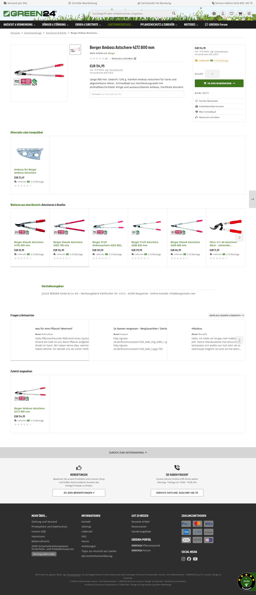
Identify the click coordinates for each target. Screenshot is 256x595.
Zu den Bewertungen (78, 492)
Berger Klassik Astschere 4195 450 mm (28, 244)
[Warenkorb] (240, 13)
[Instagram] (183, 559)
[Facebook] (189, 559)
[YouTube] (195, 559)
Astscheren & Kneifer (54, 205)
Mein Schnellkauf (207, 111)
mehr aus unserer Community (225, 315)
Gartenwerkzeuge (119, 24)
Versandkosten (116, 70)
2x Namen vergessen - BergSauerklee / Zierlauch (142, 328)
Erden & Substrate (86, 24)
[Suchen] (173, 13)
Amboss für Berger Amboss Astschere (25, 171)
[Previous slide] (16, 165)
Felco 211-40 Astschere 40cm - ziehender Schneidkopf (223, 244)
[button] (75, 50)
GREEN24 (218, 24)
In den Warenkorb (219, 83)
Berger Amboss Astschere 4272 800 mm (29, 410)
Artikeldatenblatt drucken (211, 106)
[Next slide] (239, 165)
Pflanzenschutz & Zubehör (157, 24)
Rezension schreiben (122, 58)
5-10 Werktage (220, 60)
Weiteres (189, 24)
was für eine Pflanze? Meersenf (53, 328)
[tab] (50, 269)
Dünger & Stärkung (54, 24)
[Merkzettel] (231, 13)
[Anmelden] (222, 13)
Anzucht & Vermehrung (18, 24)
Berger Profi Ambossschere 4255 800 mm (106, 244)
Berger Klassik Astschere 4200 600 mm (185, 244)
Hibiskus (197, 328)
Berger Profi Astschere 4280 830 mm (145, 244)
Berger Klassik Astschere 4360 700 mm (68, 244)
